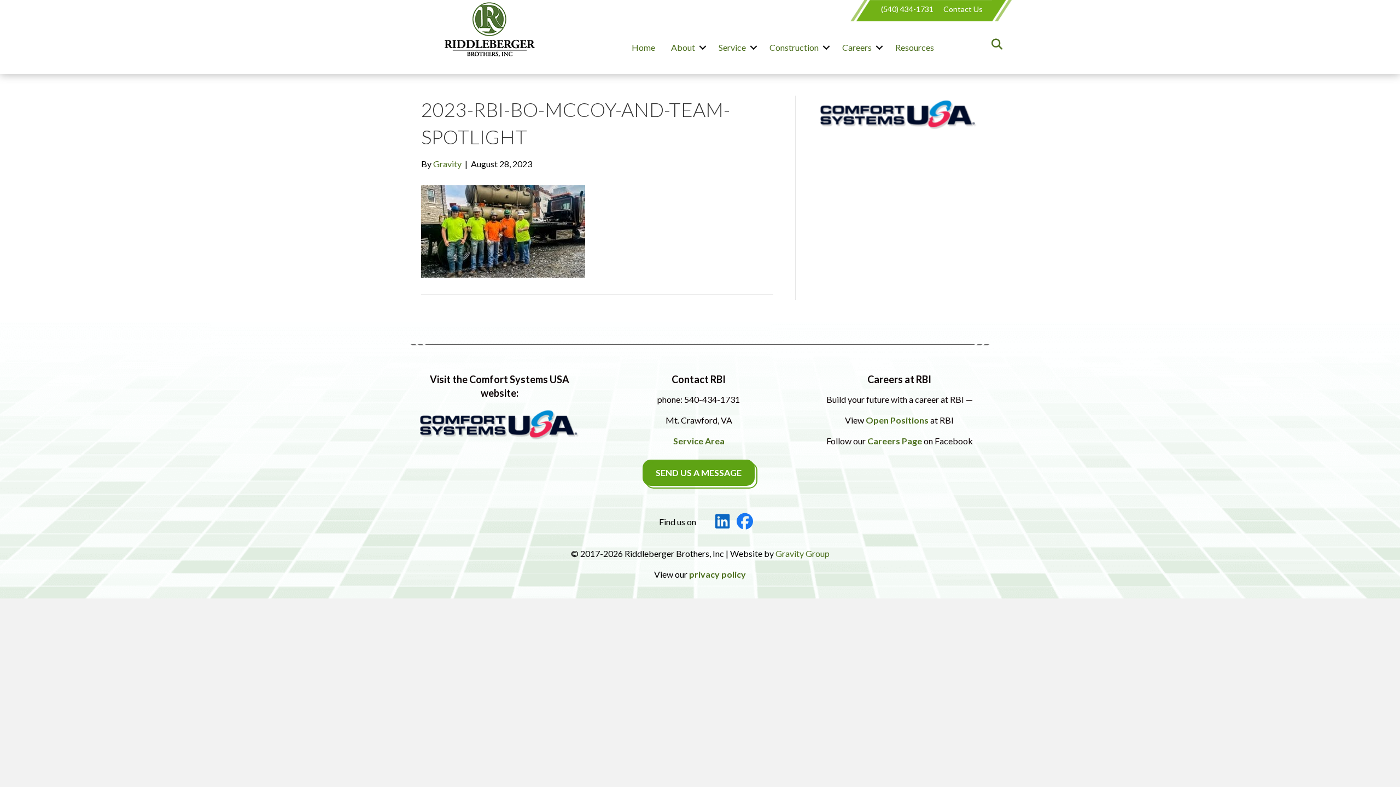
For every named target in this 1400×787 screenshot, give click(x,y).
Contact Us (963, 9)
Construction (794, 47)
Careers (857, 47)
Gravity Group (802, 553)
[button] (702, 47)
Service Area (699, 441)
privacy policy (717, 574)
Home (643, 47)
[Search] (994, 44)
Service (732, 47)
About (683, 47)
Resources (914, 47)
